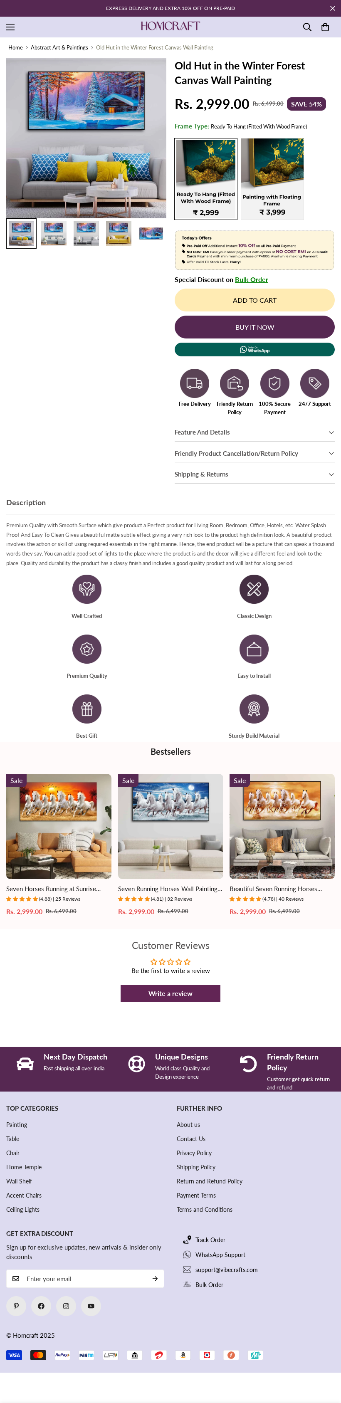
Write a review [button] (170, 993)
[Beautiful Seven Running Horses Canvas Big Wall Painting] (282, 826)
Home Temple (24, 1167)
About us (188, 1124)
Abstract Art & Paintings (59, 47)
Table (12, 1138)
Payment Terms (196, 1195)
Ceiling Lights (23, 1209)
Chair (13, 1152)
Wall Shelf (19, 1181)
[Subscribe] (155, 1279)
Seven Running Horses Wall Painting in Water (167, 889)
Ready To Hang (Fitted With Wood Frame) (206, 179)
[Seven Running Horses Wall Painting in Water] (170, 826)
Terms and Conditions (204, 1209)
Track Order (210, 1239)
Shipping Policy (196, 1167)
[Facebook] (41, 1306)
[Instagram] (66, 1306)
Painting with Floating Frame (272, 179)
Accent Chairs (24, 1195)
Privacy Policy (194, 1152)
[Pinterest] (16, 1306)
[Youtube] (91, 1306)
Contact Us (191, 1138)
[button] (325, 27)
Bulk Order (251, 279)
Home (15, 47)
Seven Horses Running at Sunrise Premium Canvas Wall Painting (51, 889)
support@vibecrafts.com (226, 1269)
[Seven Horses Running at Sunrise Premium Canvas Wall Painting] (58, 826)
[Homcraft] (170, 27)
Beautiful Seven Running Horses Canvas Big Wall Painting (273, 889)
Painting (16, 1124)
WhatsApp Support (220, 1254)
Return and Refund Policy (209, 1181)
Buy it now (254, 327)
